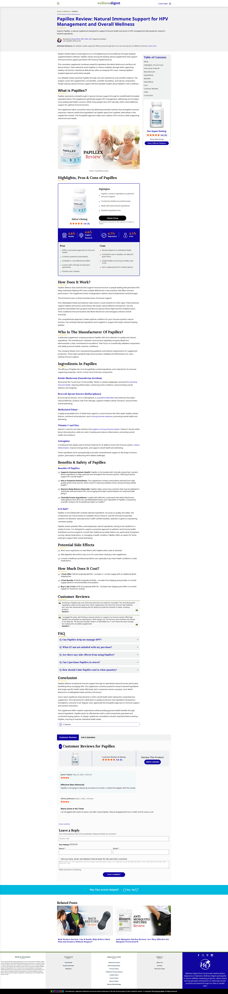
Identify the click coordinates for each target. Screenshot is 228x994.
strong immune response (102, 416)
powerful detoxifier (106, 398)
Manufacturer (149, 72)
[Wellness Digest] (108, 4)
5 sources (67, 724)
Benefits (147, 78)
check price (112, 218)
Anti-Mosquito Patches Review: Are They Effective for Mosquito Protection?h (142, 940)
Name (62, 848)
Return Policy (114, 981)
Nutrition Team (159, 969)
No (133, 889)
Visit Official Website (156, 143)
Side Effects (148, 82)
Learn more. (152, 46)
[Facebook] (198, 955)
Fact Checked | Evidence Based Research (69, 14)
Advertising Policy (114, 965)
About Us (160, 962)
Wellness (66, 11)
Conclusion (148, 95)
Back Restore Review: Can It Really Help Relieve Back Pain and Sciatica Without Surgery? (84, 940)
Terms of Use (114, 978)
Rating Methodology (157, 139)
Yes (128, 889)
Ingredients (148, 75)
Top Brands (68, 962)
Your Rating (64, 844)
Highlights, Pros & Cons (153, 65)
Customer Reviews (68, 737)
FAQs (146, 92)
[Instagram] (212, 955)
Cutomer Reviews (151, 88)
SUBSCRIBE (163, 3)
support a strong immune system (106, 429)
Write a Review (152, 762)
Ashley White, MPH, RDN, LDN (82, 39)
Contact (159, 965)
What (146, 61)
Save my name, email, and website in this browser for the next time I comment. (94, 859)
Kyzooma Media (159, 991)
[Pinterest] (207, 955)
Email (116, 848)
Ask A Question (88, 737)
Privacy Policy (114, 969)
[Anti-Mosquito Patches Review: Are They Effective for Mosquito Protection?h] (143, 935)
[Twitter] (203, 955)
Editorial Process (114, 962)
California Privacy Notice (114, 972)
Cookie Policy (114, 975)
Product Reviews (68, 965)
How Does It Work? (152, 68)
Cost (146, 85)
